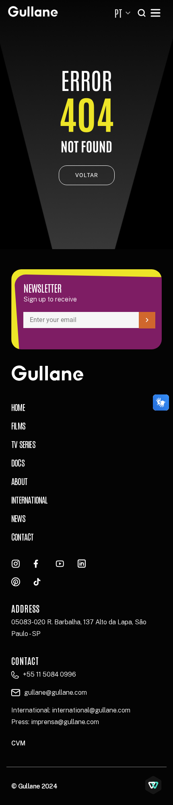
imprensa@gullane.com (65, 722)
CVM (18, 743)
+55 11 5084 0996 (49, 674)
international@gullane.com (91, 710)
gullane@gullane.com (55, 692)
